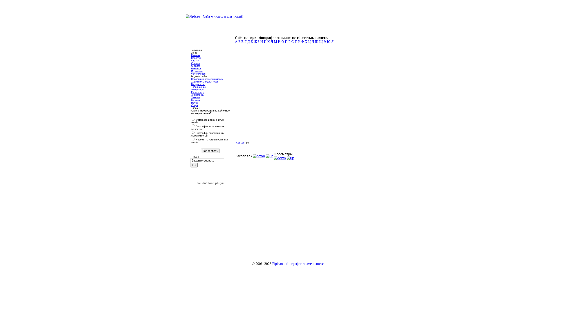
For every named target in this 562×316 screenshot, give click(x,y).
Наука (194, 102)
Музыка (195, 100)
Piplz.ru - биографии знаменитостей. (299, 264)
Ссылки (195, 63)
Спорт (194, 105)
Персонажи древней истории (207, 79)
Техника (195, 97)
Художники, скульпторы (204, 81)
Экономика (197, 94)
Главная (195, 55)
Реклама (196, 68)
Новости (196, 58)
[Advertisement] (302, 107)
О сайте (195, 66)
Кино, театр (197, 92)
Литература (197, 89)
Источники (197, 71)
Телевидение (198, 87)
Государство (198, 84)
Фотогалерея (198, 73)
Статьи (195, 60)
